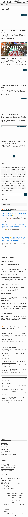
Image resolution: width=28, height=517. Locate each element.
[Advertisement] (14, 420)
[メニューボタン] (1, 1)
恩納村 (19, 185)
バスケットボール (20, 176)
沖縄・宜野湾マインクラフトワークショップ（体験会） (14, 377)
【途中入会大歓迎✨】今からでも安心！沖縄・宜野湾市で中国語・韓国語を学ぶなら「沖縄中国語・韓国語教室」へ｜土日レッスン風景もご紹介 (14, 238)
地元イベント (21, 493)
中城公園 (13, 181)
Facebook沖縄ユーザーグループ (10, 509)
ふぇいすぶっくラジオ (20, 172)
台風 (15, 183)
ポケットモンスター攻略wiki (7, 488)
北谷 (2, 183)
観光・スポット (15, 493)
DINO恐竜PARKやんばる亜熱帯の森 (18, 167)
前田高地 (22, 181)
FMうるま (3, 169)
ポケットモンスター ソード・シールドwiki (10, 483)
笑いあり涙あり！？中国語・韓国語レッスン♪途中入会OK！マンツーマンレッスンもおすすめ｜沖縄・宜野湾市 (14, 226)
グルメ (15, 174)
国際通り (14, 495)
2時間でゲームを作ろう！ (7, 339)
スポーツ (21, 499)
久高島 (17, 181)
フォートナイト (12, 178)
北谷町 (6, 183)
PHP (18, 169)
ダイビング (14, 500)
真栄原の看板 (14, 502)
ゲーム (19, 174)
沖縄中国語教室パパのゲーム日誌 (8, 454)
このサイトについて (20, 504)
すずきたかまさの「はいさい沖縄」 (9, 465)
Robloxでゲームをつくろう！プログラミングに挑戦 (13, 333)
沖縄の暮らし (6, 504)
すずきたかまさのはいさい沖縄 (8, 467)
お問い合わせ (19, 506)
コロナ (23, 174)
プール (3, 181)
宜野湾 (3, 185)
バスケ (14, 176)
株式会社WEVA (4, 448)
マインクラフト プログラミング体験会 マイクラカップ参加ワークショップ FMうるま (14, 354)
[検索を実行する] (25, 194)
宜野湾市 (7, 185)
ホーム (5, 493)
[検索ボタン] (27, 1)
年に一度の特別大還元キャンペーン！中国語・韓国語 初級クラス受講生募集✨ (14, 214)
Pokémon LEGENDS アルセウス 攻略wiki (10, 479)
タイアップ (21, 495)
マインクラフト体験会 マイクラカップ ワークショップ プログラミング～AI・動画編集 (14, 346)
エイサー (21, 497)
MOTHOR (13, 169)
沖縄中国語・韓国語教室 (9, 209)
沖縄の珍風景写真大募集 (11, 188)
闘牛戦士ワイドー (5, 190)
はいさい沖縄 (4, 446)
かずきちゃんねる (5, 444)
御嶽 (12, 185)
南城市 (10, 183)
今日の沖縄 (6, 506)
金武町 (23, 188)
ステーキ (3, 176)
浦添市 (19, 188)
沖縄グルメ (9, 493)
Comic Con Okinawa (6, 167)
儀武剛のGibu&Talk (7, 511)
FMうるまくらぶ (7, 507)
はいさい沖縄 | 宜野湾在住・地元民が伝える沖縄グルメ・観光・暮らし (14, 1)
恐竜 (15, 185)
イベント (10, 174)
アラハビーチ (4, 174)
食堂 (11, 190)
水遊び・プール (15, 499)
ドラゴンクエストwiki (6, 482)
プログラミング (20, 178)
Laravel (8, 169)
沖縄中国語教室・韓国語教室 (7, 456)
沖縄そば (3, 188)
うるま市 (22, 169)
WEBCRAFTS (4, 443)
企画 (20, 500)
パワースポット (5, 178)
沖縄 (23, 185)
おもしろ (13, 172)
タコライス (9, 176)
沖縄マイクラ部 (4, 449)
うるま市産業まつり (5, 172)
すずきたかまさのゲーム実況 (7, 469)
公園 (13, 497)
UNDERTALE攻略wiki (6, 480)
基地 (23, 183)
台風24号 (19, 183)
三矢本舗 (7, 181)
